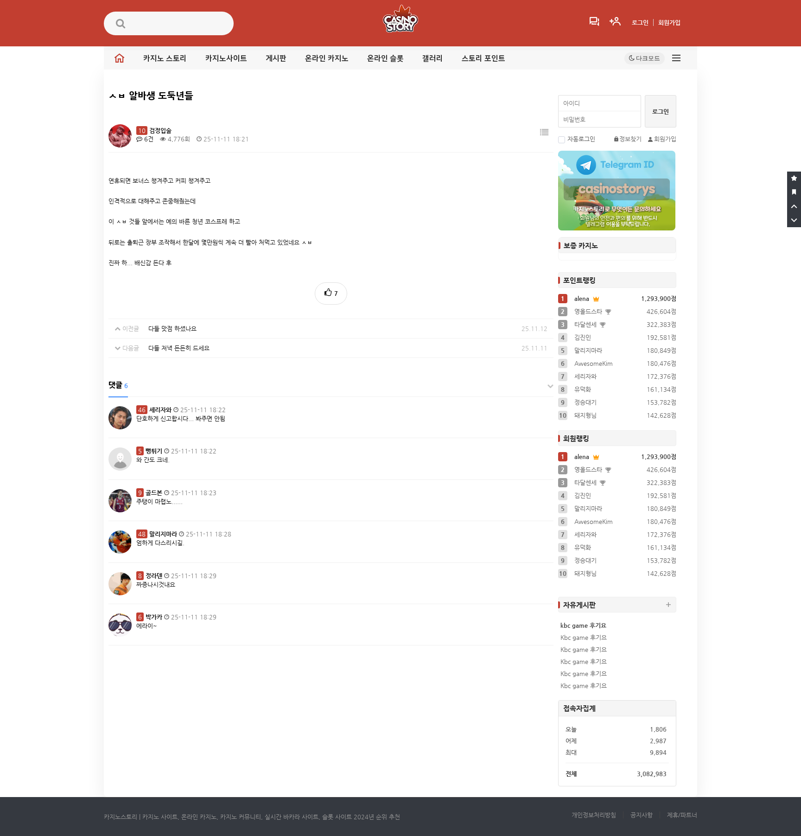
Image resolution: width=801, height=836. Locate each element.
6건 (147, 138)
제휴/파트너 (682, 814)
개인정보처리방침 (594, 814)
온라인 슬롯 (385, 58)
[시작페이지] (794, 192)
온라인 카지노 (327, 58)
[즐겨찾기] (794, 178)
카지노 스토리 (165, 58)
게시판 (276, 58)
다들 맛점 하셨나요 (172, 328)
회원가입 (669, 22)
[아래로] (794, 220)
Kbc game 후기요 (583, 637)
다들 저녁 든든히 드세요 (179, 348)
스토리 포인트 (483, 58)
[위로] (794, 206)
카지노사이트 (226, 58)
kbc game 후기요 (583, 625)
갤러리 (432, 58)
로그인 (640, 22)
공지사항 (641, 814)
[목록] (544, 132)
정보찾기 (630, 138)
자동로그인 (581, 138)
